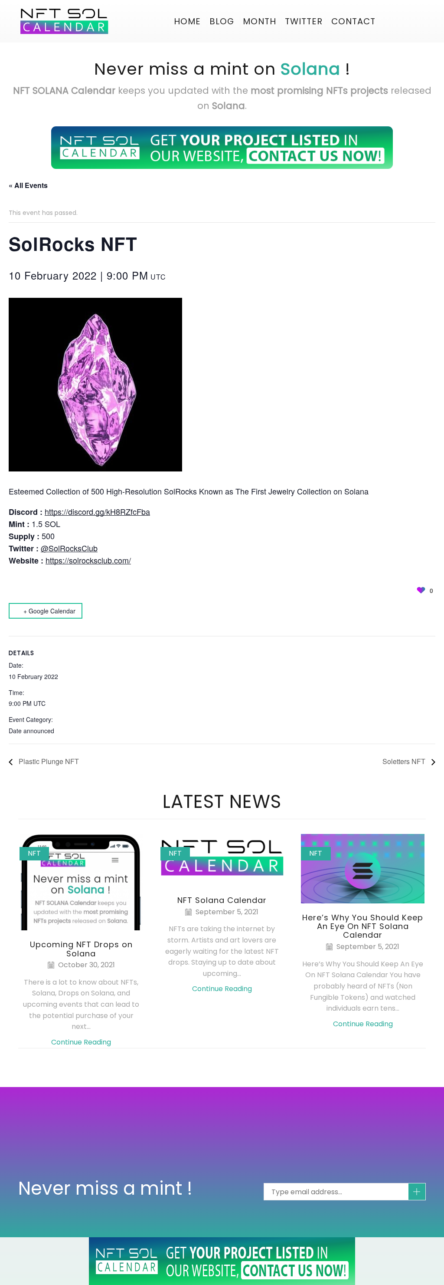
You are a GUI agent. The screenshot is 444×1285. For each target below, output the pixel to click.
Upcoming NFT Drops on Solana (81, 949)
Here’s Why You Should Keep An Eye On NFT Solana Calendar (362, 926)
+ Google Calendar (49, 610)
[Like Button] (421, 590)
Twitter (304, 21)
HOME (187, 21)
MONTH (259, 21)
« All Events (28, 185)
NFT (34, 853)
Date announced (31, 730)
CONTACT (353, 21)
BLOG (221, 21)
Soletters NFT (404, 761)
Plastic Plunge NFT (48, 761)
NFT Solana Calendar (222, 900)
